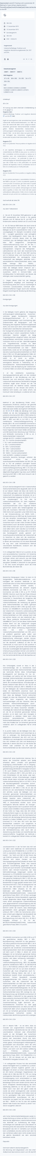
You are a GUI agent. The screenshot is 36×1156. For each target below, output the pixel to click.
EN (31, 59)
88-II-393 (14, 78)
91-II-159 (21, 78)
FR (26, 59)
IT (28, 59)
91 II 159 (28, 318)
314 (19, 72)
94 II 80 (25, 685)
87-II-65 (6, 78)
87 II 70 (31, 497)
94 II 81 (28, 918)
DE (24, 59)
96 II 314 (5, 104)
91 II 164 (13, 821)
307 (12, 72)
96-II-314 (7, 81)
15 (6, 72)
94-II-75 (28, 78)
